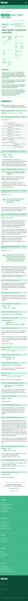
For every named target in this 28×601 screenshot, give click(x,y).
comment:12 (4, 328)
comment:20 (4, 460)
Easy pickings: (5, 59)
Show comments (9, 107)
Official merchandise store (6, 569)
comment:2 (3, 151)
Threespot (4, 590)
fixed (4, 27)
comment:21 (4, 472)
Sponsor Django (4, 566)
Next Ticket (22, 20)
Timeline (20, 15)
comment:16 (4, 396)
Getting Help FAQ (4, 538)
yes (8, 50)
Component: (5, 41)
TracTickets (12, 482)
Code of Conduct (4, 509)
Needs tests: (4, 54)
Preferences (10, 11)
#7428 (18, 456)
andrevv (4, 594)
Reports (13, 15)
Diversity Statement (5, 511)
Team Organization (5, 506)
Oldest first (8, 105)
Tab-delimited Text (14, 488)
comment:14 (4, 362)
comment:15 (4, 383)
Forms (9, 41)
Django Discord (4, 539)
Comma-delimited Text (19, 486)
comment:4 (3, 190)
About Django (4, 502)
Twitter (2, 552)
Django (4, 2)
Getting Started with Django (7, 504)
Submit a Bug (3, 524)
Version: (16, 41)
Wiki (3, 17)
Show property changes (20, 107)
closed (12, 24)
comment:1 (3, 117)
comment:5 (3, 214)
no (20, 50)
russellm (9, 194)
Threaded (21, 105)
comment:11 (4, 318)
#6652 (5, 24)
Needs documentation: (18, 51)
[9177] (4, 453)
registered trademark (9, 598)
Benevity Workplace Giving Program (8, 571)
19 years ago (21, 23)
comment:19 (4, 446)
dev (21, 41)
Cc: (3, 45)
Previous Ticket (15, 20)
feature (21, 43)
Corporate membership (6, 567)
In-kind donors (5, 584)
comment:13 (4, 354)
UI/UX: (16, 58)
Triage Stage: (16, 46)
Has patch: (4, 51)
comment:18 (4, 417)
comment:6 (3, 246)
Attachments (7, 101)
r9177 (8, 468)
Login (3, 11)
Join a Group (3, 521)
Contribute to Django (5, 523)
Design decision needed (22, 47)
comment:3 (3, 169)
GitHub (2, 551)
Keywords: (17, 43)
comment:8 (3, 292)
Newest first (14, 105)
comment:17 (4, 405)
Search (8, 17)
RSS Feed (7, 486)
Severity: (5, 43)
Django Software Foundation (7, 508)
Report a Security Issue (6, 526)
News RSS (3, 556)
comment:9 (3, 303)
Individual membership (5, 528)
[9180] (4, 463)
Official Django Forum (5, 541)
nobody (21, 36)
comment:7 (3, 280)
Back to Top (14, 491)
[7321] (14, 368)
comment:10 (4, 311)
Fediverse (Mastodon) (5, 554)
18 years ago (20, 24)
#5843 (11, 456)
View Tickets (5, 15)
